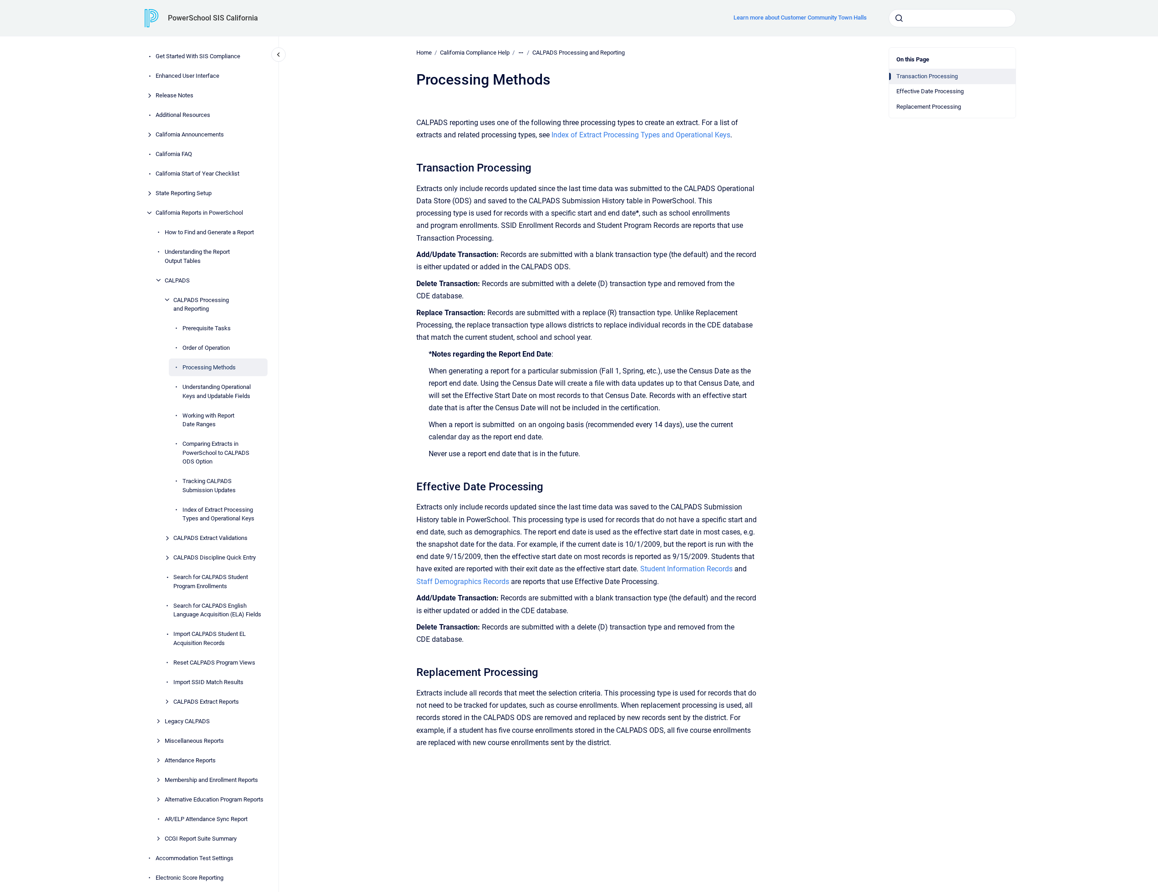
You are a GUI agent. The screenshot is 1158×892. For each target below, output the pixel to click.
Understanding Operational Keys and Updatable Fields (216, 391)
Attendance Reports (190, 759)
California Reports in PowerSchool (199, 212)
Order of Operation (206, 347)
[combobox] (952, 18)
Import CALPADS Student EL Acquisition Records (209, 638)
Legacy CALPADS (187, 720)
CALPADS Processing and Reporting (201, 304)
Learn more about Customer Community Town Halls (800, 17)
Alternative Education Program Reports (214, 799)
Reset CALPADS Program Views (214, 662)
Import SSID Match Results (208, 681)
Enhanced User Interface (187, 75)
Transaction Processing (927, 76)
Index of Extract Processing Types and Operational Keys (218, 514)
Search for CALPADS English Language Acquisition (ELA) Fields (217, 610)
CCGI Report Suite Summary (201, 838)
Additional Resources (183, 114)
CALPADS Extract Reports (206, 701)
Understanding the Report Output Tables (197, 256)
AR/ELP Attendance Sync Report (206, 818)
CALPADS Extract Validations (210, 537)
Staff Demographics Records (462, 581)
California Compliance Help (475, 52)
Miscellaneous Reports (194, 740)
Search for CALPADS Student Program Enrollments (210, 582)
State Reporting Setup (184, 193)
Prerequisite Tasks (206, 328)
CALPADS (177, 280)
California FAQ (174, 154)
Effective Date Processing (930, 91)
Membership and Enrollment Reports (211, 779)
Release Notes (174, 95)
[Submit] (899, 18)
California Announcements (190, 134)
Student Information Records (686, 568)
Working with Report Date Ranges (208, 420)
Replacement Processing (928, 106)
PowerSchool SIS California (213, 18)
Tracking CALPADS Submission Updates (209, 486)
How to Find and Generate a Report (209, 232)
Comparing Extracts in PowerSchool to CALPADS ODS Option (215, 452)
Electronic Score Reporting (189, 877)
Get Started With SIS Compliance (198, 56)
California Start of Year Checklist (197, 173)
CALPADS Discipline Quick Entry (214, 557)
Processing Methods (209, 367)
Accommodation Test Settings (194, 857)
